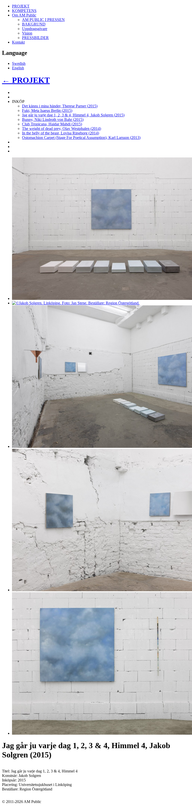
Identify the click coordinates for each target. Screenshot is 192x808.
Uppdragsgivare (34, 29)
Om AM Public (24, 15)
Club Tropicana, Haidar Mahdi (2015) (52, 124)
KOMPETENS (24, 11)
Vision (27, 33)
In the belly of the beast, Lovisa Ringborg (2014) (60, 133)
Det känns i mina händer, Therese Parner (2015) (60, 106)
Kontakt (18, 42)
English (18, 68)
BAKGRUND (34, 24)
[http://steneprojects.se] (76, 303)
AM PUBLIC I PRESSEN (43, 20)
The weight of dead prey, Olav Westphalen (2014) (61, 128)
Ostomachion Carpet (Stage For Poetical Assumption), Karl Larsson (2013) (81, 137)
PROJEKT (21, 6)
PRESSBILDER (35, 38)
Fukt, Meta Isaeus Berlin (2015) (47, 110)
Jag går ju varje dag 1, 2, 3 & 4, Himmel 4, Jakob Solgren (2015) (73, 115)
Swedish (19, 63)
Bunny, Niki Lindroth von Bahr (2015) (53, 119)
